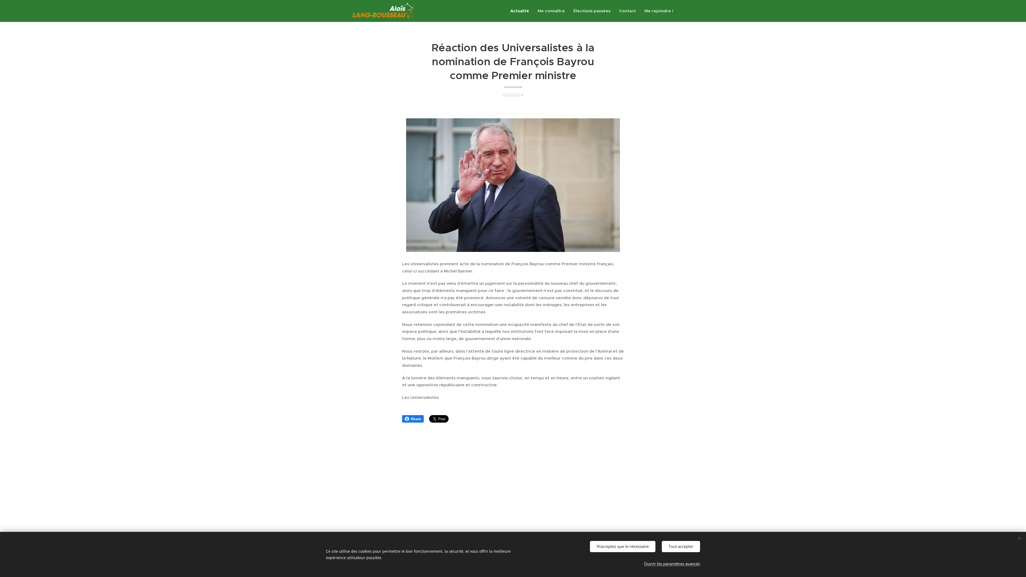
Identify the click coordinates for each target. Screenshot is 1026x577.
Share (416, 419)
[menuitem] (521, 11)
